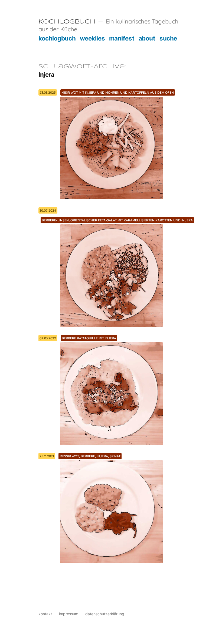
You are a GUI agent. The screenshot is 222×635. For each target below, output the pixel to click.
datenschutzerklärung (104, 614)
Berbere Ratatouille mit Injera (89, 338)
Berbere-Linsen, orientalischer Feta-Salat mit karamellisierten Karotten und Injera (117, 220)
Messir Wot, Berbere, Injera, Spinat (90, 456)
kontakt (45, 614)
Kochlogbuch (66, 22)
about (147, 38)
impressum (68, 614)
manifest (121, 38)
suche (168, 38)
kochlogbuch (57, 38)
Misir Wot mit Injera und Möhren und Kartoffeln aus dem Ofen (117, 92)
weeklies (92, 38)
